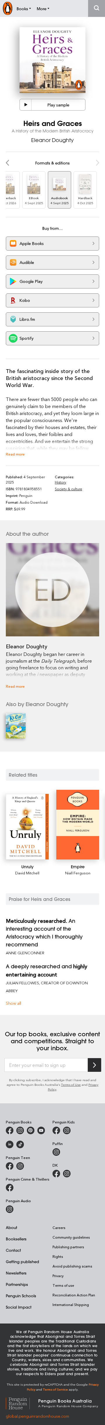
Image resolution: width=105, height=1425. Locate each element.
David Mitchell (27, 873)
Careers (58, 1227)
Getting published (22, 1261)
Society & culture (68, 488)
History (60, 482)
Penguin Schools (21, 1295)
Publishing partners (68, 1246)
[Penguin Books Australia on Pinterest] (30, 1130)
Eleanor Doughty (52, 140)
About (11, 1227)
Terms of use (63, 1285)
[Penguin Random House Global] (22, 1402)
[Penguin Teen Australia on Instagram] (20, 1166)
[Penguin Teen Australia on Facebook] (9, 1166)
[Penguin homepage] (7, 8)
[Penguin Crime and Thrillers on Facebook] (9, 1187)
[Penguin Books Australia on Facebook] (9, 1130)
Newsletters (16, 1272)
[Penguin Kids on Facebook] (56, 1130)
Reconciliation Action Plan (73, 1295)
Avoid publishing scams (72, 1266)
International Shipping (70, 1304)
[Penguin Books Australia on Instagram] (20, 1130)
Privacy (58, 1275)
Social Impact (19, 1307)
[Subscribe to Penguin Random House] (94, 1065)
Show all (13, 1003)
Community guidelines (71, 1237)
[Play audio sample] (26, 104)
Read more (15, 454)
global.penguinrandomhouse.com (37, 1416)
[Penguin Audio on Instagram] (9, 1209)
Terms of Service (55, 1389)
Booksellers (16, 1238)
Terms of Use (71, 1084)
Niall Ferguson (77, 873)
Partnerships (17, 1284)
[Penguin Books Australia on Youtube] (41, 1130)
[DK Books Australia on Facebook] (56, 1173)
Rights (57, 1256)
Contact (13, 1250)
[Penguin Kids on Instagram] (67, 1130)
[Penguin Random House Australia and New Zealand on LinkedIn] (9, 1144)
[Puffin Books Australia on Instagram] (56, 1152)
